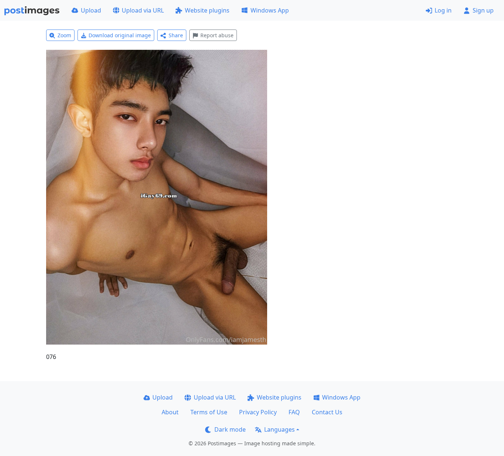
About (170, 412)
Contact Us (327, 412)
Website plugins (207, 10)
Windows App (270, 10)
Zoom (64, 35)
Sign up (483, 10)
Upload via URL (143, 10)
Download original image (120, 35)
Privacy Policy (258, 412)
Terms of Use (208, 412)
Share (176, 35)
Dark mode (230, 429)
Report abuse (217, 35)
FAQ (294, 412)
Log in (443, 10)
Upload (91, 10)
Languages (279, 429)
